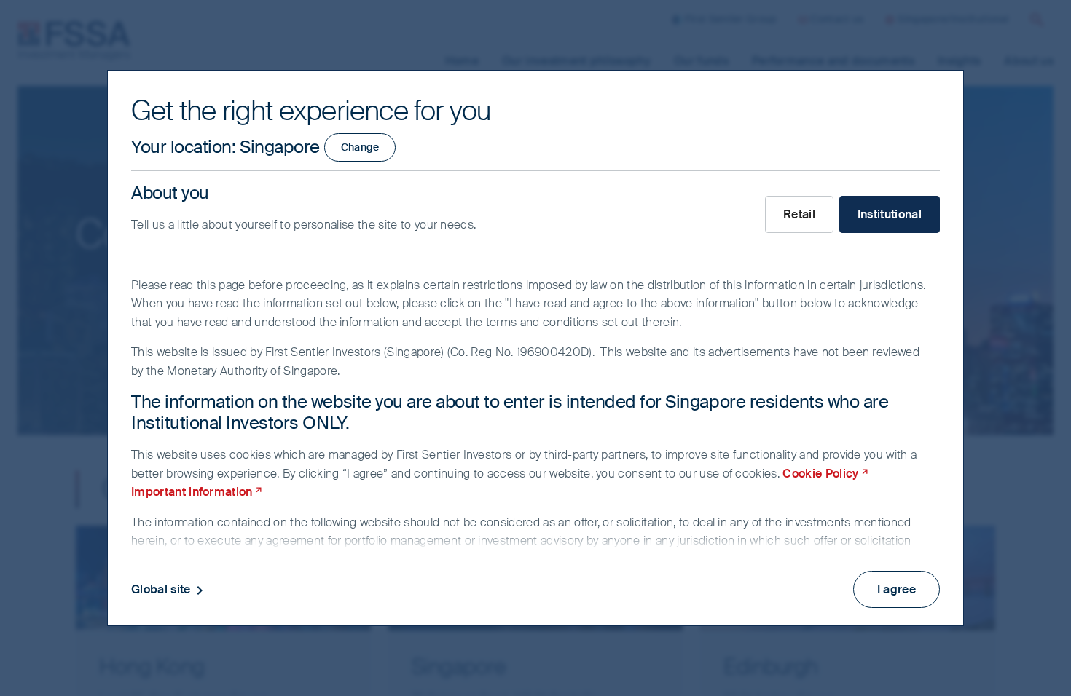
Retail (799, 214)
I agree (896, 589)
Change (360, 147)
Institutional (890, 214)
